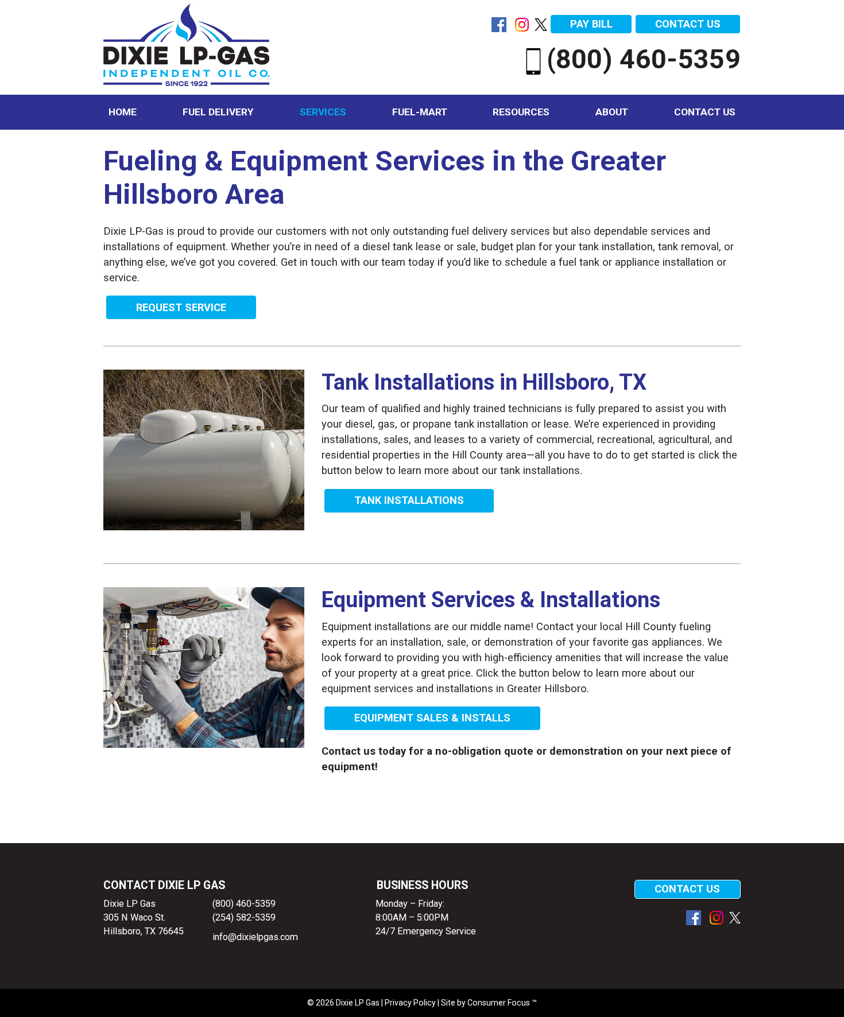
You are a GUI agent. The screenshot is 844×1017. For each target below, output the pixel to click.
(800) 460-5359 (644, 59)
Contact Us (704, 112)
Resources (521, 112)
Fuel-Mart (419, 112)
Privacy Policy (410, 1002)
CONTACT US (688, 24)
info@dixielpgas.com (255, 936)
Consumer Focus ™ (502, 1002)
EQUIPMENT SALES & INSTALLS (432, 718)
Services (323, 112)
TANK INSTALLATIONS (409, 500)
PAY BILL (591, 24)
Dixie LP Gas (358, 1002)
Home (123, 112)
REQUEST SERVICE (181, 307)
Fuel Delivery (218, 112)
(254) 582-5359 (244, 917)
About (611, 112)
